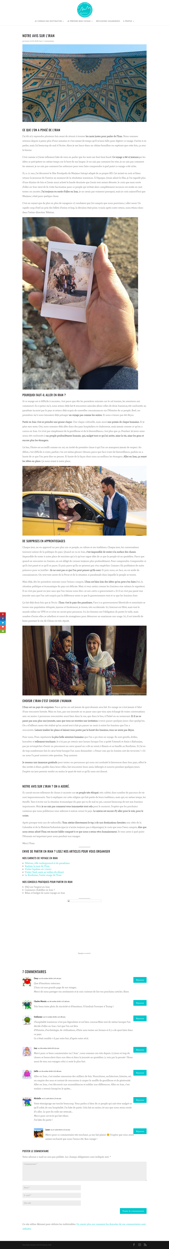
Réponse (140, 980)
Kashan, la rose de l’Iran (37, 866)
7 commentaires (48, 41)
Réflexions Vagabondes (108, 21)
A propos (127, 21)
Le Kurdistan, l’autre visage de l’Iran (43, 875)
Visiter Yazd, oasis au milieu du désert (44, 872)
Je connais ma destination (48, 21)
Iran (40, 41)
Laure (27, 41)
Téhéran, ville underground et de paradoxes (47, 863)
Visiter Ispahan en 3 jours (38, 869)
